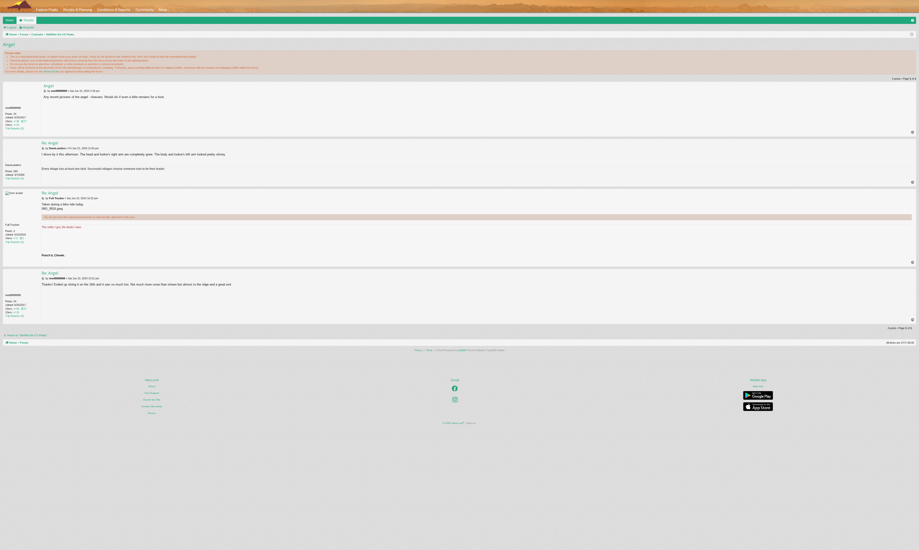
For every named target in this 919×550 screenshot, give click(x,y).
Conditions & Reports (113, 10)
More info (758, 386)
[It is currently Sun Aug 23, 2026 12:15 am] (911, 34)
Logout (11, 27)
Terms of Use (51, 71)
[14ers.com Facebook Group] (455, 388)
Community (145, 10)
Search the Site (151, 399)
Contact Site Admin (151, 406)
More (163, 10)
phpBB (461, 350)
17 (25, 121)
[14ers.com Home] (16, 6)
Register (28, 27)
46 (17, 121)
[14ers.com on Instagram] (455, 399)
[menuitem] (912, 20)
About (151, 386)
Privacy (152, 413)
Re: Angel (50, 143)
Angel (9, 44)
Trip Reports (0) (14, 128)
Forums (29, 20)
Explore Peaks (47, 10)
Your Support (151, 393)
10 (17, 124)
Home (10, 20)
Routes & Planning (77, 10)
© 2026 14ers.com (453, 422)
